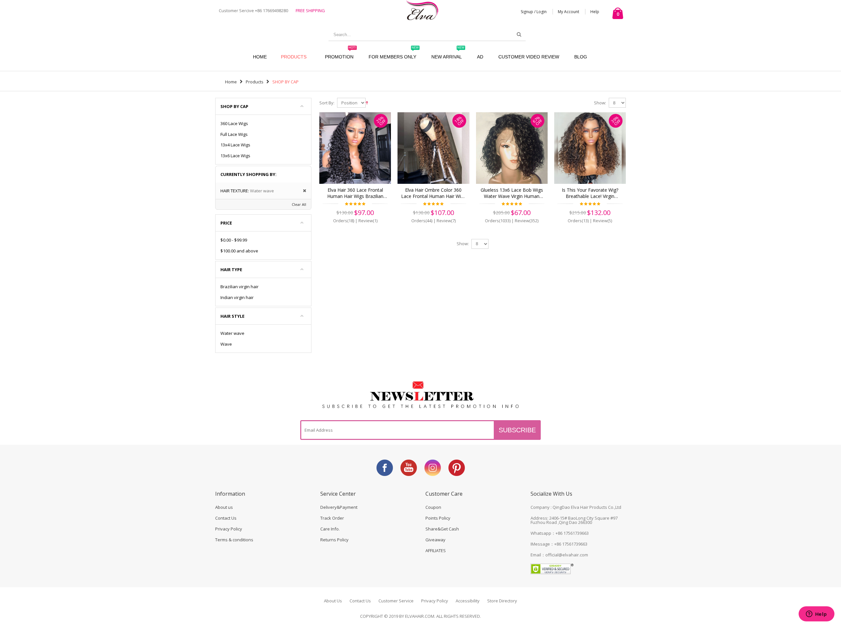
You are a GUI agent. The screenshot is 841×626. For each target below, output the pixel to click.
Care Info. (330, 529)
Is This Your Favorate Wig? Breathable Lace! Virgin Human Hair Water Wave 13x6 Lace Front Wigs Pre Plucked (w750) (590, 193)
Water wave (232, 333)
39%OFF (616, 120)
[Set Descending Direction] (367, 102)
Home (231, 82)
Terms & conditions (234, 540)
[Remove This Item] (302, 191)
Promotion (340, 53)
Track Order (332, 518)
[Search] (519, 34)
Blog (580, 56)
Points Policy (437, 518)
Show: (600, 103)
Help (594, 11)
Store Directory (502, 601)
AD (480, 56)
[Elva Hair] (422, 10)
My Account (568, 11)
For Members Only (394, 53)
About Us (333, 601)
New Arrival (448, 53)
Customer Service (396, 601)
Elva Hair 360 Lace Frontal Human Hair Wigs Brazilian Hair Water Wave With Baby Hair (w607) (355, 193)
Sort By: (326, 103)
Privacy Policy (228, 529)
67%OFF (538, 120)
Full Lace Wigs (234, 134)
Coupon (433, 507)
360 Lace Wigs (234, 123)
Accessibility (468, 601)
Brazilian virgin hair (239, 287)
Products (294, 56)
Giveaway (435, 540)
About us (224, 507)
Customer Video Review (528, 56)
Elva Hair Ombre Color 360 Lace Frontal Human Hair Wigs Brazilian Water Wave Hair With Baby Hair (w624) (433, 193)
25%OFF (381, 120)
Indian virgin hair (237, 297)
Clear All (299, 204)
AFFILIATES (435, 550)
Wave (226, 344)
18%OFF (459, 120)
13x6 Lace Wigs (235, 156)
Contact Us (226, 518)
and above (239, 251)
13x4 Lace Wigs (235, 145)
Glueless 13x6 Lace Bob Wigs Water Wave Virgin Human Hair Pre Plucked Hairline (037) (512, 193)
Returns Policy (334, 540)
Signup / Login (534, 11)
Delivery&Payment (338, 507)
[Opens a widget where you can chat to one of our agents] (816, 614)
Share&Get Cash (442, 529)
